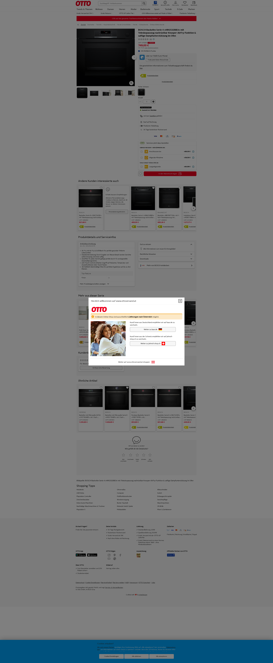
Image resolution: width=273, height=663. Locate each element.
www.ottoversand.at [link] (135, 362)
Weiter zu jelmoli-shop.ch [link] (150, 343)
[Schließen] (180, 301)
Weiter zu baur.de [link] (150, 329)
